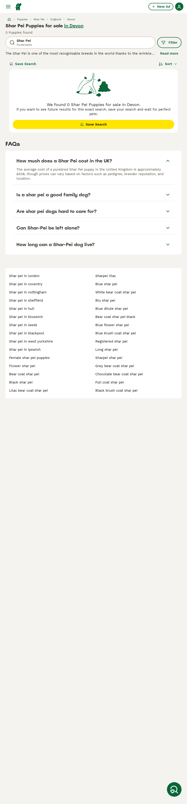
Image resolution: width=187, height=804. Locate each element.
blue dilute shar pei (111, 309)
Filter (173, 42)
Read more (169, 53)
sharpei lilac (105, 276)
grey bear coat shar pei (114, 366)
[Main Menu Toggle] (8, 6)
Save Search (25, 64)
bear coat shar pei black (115, 317)
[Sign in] (179, 7)
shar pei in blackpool (26, 333)
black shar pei (21, 382)
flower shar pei (22, 366)
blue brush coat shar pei (115, 333)
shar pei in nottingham (28, 292)
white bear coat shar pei (115, 292)
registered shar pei (111, 341)
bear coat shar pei (24, 374)
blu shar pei (105, 300)
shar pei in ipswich (25, 350)
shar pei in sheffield (26, 300)
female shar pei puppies (29, 358)
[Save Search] (174, 789)
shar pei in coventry (25, 284)
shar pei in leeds (23, 325)
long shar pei (106, 350)
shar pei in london (24, 276)
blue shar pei (106, 284)
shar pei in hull (21, 309)
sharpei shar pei (108, 358)
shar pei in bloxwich (26, 317)
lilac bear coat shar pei (28, 390)
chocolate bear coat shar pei (119, 374)
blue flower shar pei (112, 325)
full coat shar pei (109, 382)
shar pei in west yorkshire (31, 341)
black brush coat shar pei (116, 390)
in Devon (73, 25)
